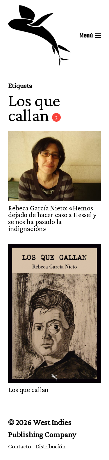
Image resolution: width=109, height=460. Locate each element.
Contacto (19, 446)
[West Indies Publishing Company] (39, 35)
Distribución (50, 446)
